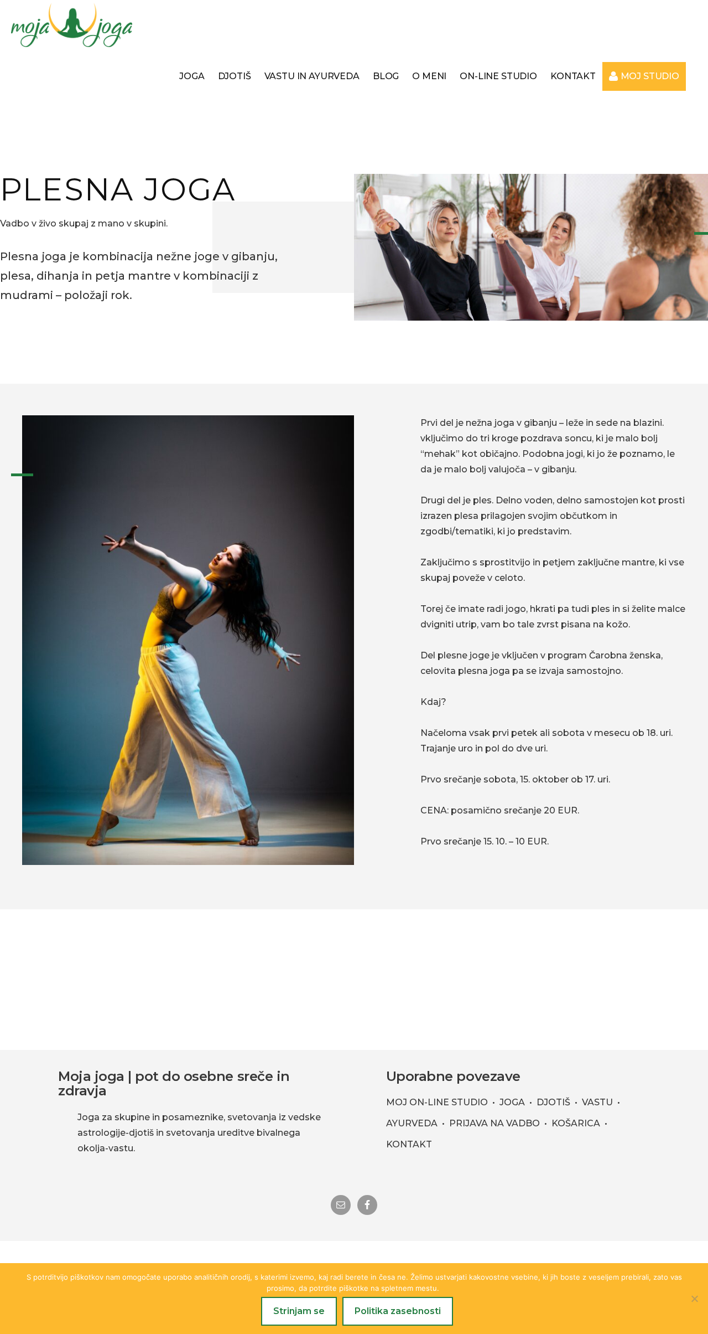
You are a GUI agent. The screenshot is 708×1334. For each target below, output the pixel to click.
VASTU (597, 1102)
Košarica (575, 1123)
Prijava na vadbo (494, 1123)
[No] (694, 1298)
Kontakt (409, 1144)
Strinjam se (299, 1311)
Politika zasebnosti (398, 1311)
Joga (512, 1102)
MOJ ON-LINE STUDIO (437, 1102)
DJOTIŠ (553, 1102)
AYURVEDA (412, 1123)
